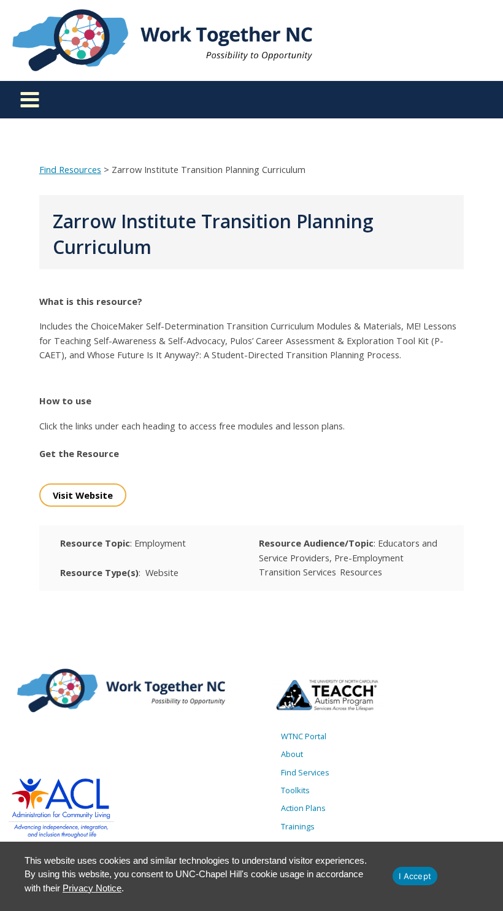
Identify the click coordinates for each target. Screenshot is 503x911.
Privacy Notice (92, 888)
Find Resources (70, 169)
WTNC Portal (303, 736)
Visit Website (83, 495)
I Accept (415, 876)
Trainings (298, 826)
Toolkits (295, 790)
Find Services (305, 772)
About (292, 753)
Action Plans (303, 807)
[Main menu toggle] (29, 99)
